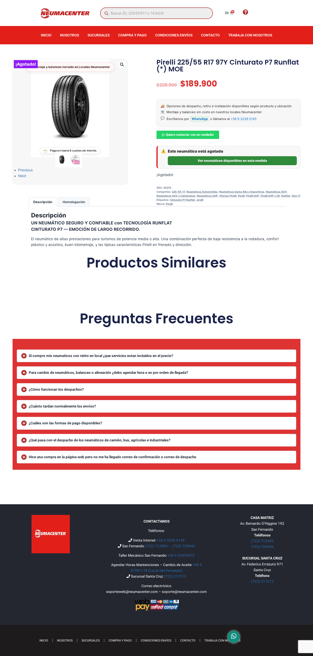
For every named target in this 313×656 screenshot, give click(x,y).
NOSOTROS (69, 35)
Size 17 (296, 195)
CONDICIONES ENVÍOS (173, 35)
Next (22, 176)
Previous (25, 170)
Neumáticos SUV (276, 191)
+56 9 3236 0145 (244, 119)
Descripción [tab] (42, 202)
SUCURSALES (99, 35)
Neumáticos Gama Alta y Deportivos (241, 191)
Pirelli (241, 195)
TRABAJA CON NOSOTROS (250, 35)
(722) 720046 (183, 546)
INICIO (46, 35)
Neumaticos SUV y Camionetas (175, 195)
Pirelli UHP (252, 195)
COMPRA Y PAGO (132, 35)
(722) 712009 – (158, 546)
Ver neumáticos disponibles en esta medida (232, 161)
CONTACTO (210, 35)
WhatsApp (200, 119)
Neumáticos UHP (207, 195)
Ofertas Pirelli (227, 195)
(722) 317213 (175, 576)
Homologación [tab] (74, 202)
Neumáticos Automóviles (202, 191)
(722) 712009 (262, 541)
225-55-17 (178, 191)
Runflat (285, 195)
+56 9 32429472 (181, 555)
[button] (122, 64)
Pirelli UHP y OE (270, 195)
